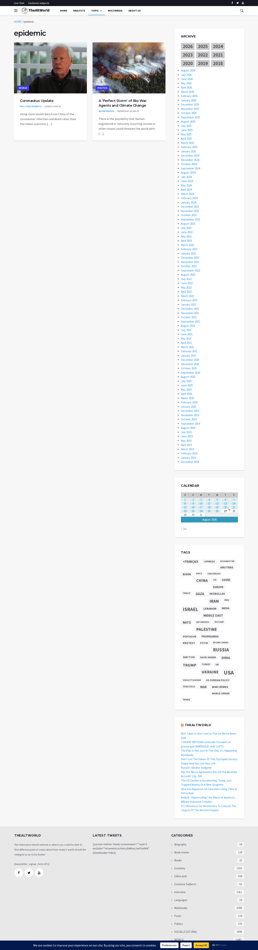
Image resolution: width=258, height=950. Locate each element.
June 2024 (187, 181)
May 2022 (186, 287)
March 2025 (187, 143)
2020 (188, 63)
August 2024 (188, 172)
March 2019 (187, 449)
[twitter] (237, 3)
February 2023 (189, 249)
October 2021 (189, 317)
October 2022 (189, 266)
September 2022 (190, 270)
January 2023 (188, 253)
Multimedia (180, 908)
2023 (188, 55)
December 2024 (190, 155)
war (203, 687)
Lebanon (209, 608)
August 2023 (188, 223)
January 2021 (188, 355)
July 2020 (186, 381)
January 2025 (188, 151)
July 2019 (186, 432)
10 (201, 503)
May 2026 (186, 83)
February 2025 (189, 147)
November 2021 (190, 313)
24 (201, 511)
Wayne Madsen (106, 111)
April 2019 (186, 445)
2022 (203, 55)
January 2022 (188, 304)
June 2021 (187, 334)
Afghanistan (227, 561)
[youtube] (243, 3)
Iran (214, 601)
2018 (218, 63)
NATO (187, 622)
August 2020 (188, 377)
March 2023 (187, 245)
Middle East (213, 615)
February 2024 (189, 198)
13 (225, 503)
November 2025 (190, 109)
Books (178, 860)
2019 (203, 63)
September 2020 (190, 372)
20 (225, 507)
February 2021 (189, 351)
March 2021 (187, 347)
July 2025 (186, 126)
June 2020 (187, 385)
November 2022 (190, 262)
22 (185, 511)
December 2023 (190, 206)
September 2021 (190, 321)
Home (63, 10)
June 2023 (187, 232)
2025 (203, 46)
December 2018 (190, 462)
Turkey (206, 664)
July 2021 (186, 330)
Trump (189, 665)
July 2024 (186, 177)
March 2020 (187, 398)
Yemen (186, 699)
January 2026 (188, 100)
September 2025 (190, 117)
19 (217, 507)
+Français (190, 562)
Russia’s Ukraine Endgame (196, 767)
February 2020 (189, 402)
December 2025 (190, 104)
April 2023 (186, 240)
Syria (225, 658)
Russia (221, 650)
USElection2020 (192, 680)
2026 (188, 46)
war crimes (220, 687)
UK (217, 664)
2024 (218, 46)
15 (185, 507)
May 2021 (186, 338)
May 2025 (186, 134)
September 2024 (190, 168)
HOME (17, 21)
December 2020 (190, 360)
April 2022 (186, 291)
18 (209, 507)
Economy (179, 868)
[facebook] (232, 3)
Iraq (226, 600)
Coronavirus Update (36, 101)
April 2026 (186, 87)
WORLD (23, 88)
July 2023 (186, 228)
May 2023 (186, 236)
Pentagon (189, 636)
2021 (218, 55)
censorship (213, 573)
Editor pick (180, 876)
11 (209, 503)
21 (234, 507)
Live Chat (19, 3)
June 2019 (187, 436)
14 (234, 503)
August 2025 (188, 121)
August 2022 (188, 274)
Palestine (206, 629)
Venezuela (189, 686)
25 (209, 511)
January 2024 (188, 202)
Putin (204, 643)
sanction (189, 657)
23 (193, 511)
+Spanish (209, 561)
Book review (181, 852)
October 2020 (189, 368)
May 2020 (186, 389)
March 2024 (187, 194)
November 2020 (190, 364)
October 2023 (189, 215)
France (186, 593)
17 (201, 507)
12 (217, 503)
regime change (220, 642)
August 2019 (188, 428)
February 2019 (189, 453)
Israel (190, 609)
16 (193, 507)
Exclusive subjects (39, 3)
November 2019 (190, 415)
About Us (134, 10)
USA (229, 672)
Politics (102, 88)
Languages (180, 900)
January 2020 (188, 406)
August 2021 (188, 326)
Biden (187, 574)
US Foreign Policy (217, 680)
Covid (226, 580)
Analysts (79, 10)
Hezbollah (217, 593)
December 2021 (190, 308)
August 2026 (188, 70)
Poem (177, 916)
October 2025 (189, 113)
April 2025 (186, 138)
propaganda (210, 636)
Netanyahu (202, 622)
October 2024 (189, 164)
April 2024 (186, 189)
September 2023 (190, 219)
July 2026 (186, 75)
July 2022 (186, 279)
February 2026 (189, 96)
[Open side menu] (15, 10)
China (202, 580)
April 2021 (186, 343)
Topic (95, 10)
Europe (218, 587)
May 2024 (186, 185)
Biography (180, 844)
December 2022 (190, 257)
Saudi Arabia (208, 657)
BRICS (199, 573)
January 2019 (188, 457)
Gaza (200, 594)
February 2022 (189, 300)
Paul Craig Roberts (31, 106)
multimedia (115, 10)
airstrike (226, 567)
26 (217, 511)
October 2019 (189, 419)
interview (179, 892)
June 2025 (187, 130)
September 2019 (190, 423)
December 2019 (190, 411)
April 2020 (186, 394)
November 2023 (190, 211)
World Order (220, 693)
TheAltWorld (38, 10)
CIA (214, 579)
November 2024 (190, 160)
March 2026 (187, 92)
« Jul (183, 529)
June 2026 (187, 79)
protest (189, 643)
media (225, 608)
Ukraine (210, 671)
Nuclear (219, 622)
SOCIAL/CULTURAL (185, 932)
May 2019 (186, 440)
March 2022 (187, 296)
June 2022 (187, 283)
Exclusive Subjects (185, 884)
